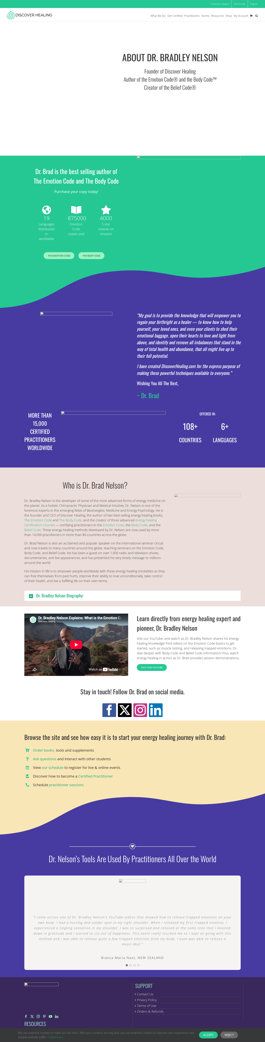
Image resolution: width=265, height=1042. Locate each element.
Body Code (139, 525)
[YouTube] (50, 1016)
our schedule (52, 767)
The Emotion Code (38, 520)
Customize (55, 1037)
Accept (208, 1035)
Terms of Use (146, 1005)
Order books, (44, 750)
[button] (256, 16)
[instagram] (140, 710)
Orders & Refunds (150, 1011)
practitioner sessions (66, 784)
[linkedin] (156, 710)
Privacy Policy (147, 1000)
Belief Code (32, 530)
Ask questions (44, 758)
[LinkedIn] (56, 1016)
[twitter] (125, 710)
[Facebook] (26, 1016)
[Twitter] (32, 1016)
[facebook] (109, 710)
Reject (229, 1035)
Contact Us (145, 994)
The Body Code (70, 520)
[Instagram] (38, 1016)
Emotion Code (113, 525)
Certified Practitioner (95, 776)
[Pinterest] (44, 1016)
